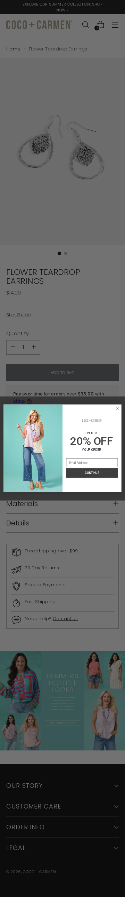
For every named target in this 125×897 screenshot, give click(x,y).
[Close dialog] (117, 408)
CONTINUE (92, 473)
